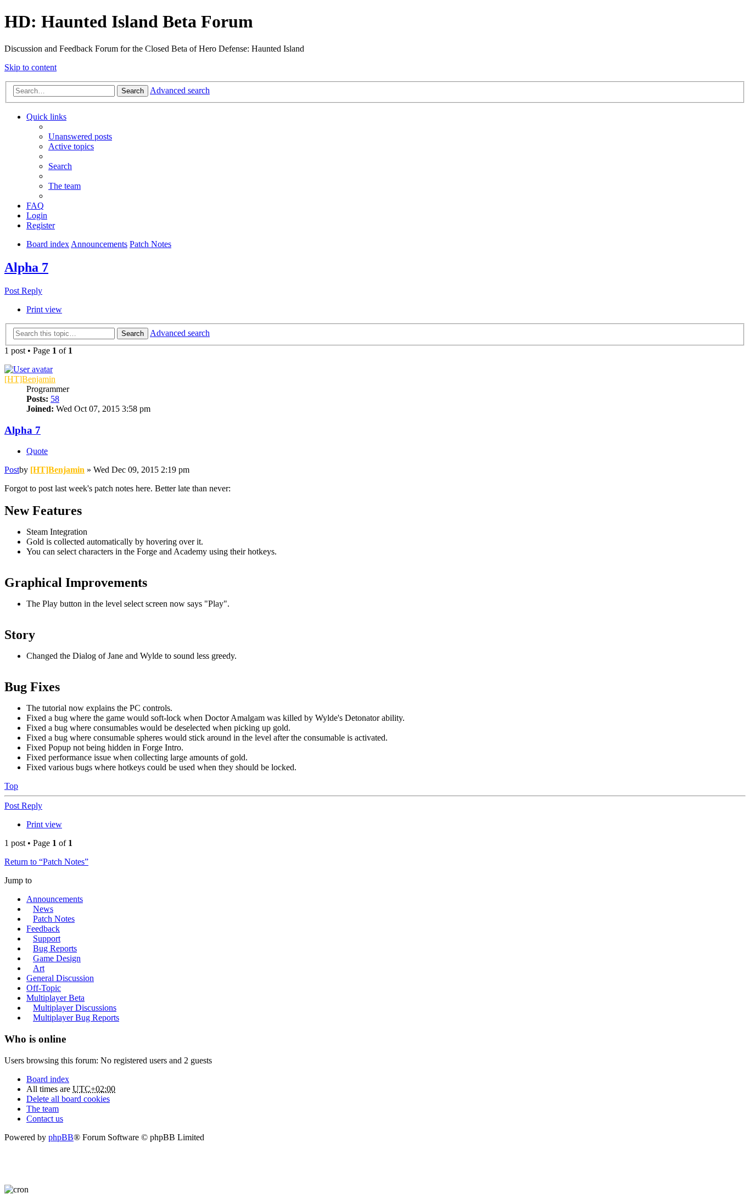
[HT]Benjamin (29, 379)
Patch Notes (54, 918)
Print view (44, 309)
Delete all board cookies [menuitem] (68, 1098)
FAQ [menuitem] (35, 205)
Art (38, 968)
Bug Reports (55, 948)
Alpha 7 (26, 267)
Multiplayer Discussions (74, 1007)
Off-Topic (43, 988)
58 (55, 399)
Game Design (57, 958)
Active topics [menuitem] (71, 146)
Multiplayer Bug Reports (76, 1017)
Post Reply (23, 290)
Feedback (43, 928)
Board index (47, 1079)
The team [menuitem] (64, 186)
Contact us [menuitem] (44, 1118)
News (43, 909)
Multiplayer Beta (55, 997)
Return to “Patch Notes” (46, 861)
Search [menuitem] (60, 166)
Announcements (54, 899)
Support (46, 938)
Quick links (46, 116)
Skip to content (30, 67)
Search (132, 91)
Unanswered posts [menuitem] (80, 136)
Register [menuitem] (40, 225)
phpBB (61, 1137)
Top (11, 786)
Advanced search (180, 90)
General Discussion (60, 978)
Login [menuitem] (36, 215)
